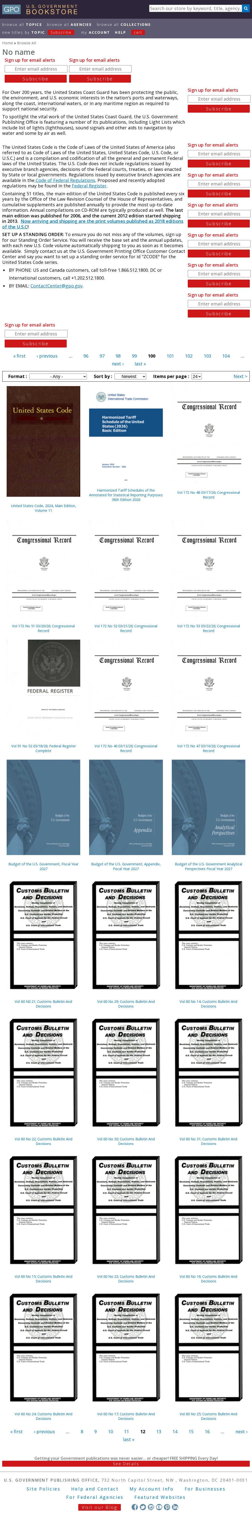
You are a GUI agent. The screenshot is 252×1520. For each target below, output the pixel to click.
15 (191, 1431)
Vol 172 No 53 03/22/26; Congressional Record (208, 628)
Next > (240, 376)
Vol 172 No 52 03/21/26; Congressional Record (125, 628)
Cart (138, 32)
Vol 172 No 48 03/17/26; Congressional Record (208, 494)
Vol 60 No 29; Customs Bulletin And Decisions (126, 1003)
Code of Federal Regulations (64, 180)
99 (134, 356)
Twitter (143, 1507)
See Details (126, 1463)
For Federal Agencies (95, 1497)
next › (118, 364)
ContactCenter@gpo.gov (56, 286)
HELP (120, 32)
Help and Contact (95, 1489)
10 (110, 1431)
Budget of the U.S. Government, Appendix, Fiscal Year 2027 (126, 866)
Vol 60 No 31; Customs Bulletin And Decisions (208, 1141)
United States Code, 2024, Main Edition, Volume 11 (43, 508)
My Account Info (151, 1489)
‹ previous (47, 356)
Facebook (135, 1507)
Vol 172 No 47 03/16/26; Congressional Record (208, 748)
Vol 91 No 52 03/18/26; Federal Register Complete (43, 748)
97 (102, 356)
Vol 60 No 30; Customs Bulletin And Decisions (126, 1141)
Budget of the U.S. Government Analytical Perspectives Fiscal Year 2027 (208, 866)
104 (226, 356)
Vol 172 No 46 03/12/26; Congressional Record (125, 748)
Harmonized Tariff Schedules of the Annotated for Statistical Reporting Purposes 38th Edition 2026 (126, 495)
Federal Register (89, 186)
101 (170, 356)
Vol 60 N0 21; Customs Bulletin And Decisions (43, 1003)
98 (118, 356)
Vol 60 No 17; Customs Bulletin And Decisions (126, 1416)
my (95, 32)
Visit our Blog (99, 1507)
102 (188, 356)
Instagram (151, 1507)
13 (158, 1431)
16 (207, 1431)
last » (140, 364)
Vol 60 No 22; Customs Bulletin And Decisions (43, 1141)
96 (85, 356)
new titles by (37, 32)
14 (175, 1431)
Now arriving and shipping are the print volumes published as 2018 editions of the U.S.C (92, 224)
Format (17, 376)
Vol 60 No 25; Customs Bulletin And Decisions (208, 1416)
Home (7, 42)
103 (207, 356)
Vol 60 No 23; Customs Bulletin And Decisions (126, 1278)
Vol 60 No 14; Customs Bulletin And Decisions (208, 1003)
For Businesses (205, 1489)
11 (126, 1431)
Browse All (22, 24)
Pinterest (167, 1507)
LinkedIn (175, 1507)
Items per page (170, 376)
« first (19, 356)
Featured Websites (160, 1497)
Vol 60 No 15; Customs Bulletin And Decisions (43, 1278)
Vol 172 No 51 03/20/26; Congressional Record (43, 628)
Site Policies (44, 1489)
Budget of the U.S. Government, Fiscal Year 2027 (43, 866)
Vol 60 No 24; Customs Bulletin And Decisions (43, 1416)
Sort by (102, 376)
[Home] (42, 12)
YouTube (159, 1507)
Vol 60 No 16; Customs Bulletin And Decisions (208, 1278)
